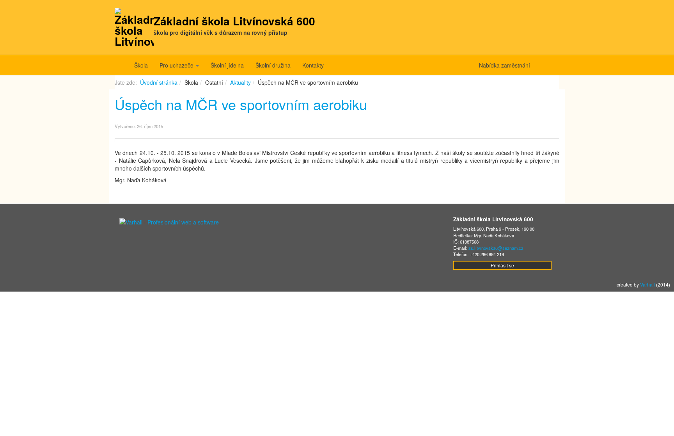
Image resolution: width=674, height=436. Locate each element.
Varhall (647, 284)
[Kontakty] (539, 65)
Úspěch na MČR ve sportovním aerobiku (241, 104)
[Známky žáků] (545, 65)
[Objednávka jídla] (550, 65)
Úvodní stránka (158, 82)
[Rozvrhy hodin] (556, 65)
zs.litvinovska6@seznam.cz (495, 248)
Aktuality (240, 82)
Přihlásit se (502, 265)
